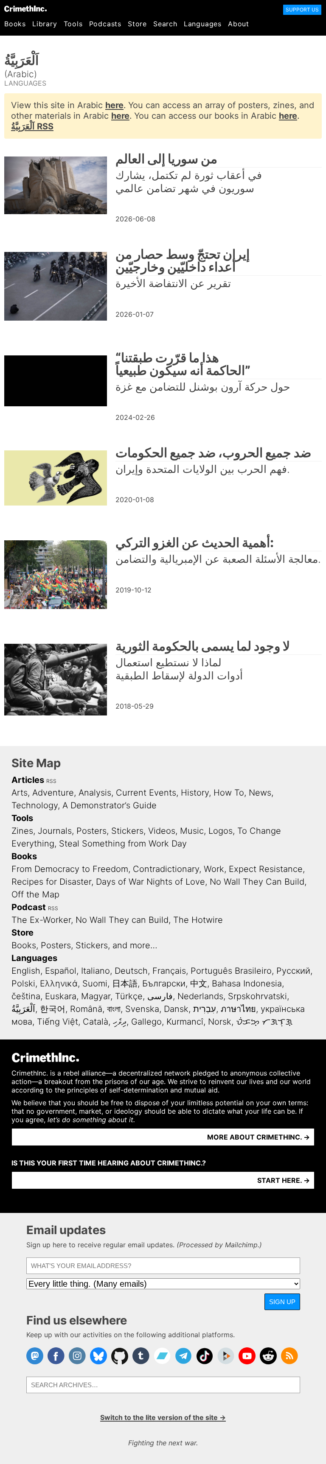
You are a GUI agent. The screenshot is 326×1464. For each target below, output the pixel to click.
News (260, 793)
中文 (198, 983)
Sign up (282, 1301)
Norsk (219, 1022)
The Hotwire (198, 920)
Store (137, 24)
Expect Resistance (266, 869)
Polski (23, 983)
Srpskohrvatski (257, 996)
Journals (55, 831)
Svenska (142, 1009)
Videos (161, 831)
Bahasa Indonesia (247, 983)
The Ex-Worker (41, 920)
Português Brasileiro (231, 971)
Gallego (146, 1022)
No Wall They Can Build (257, 882)
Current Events (146, 793)
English (25, 971)
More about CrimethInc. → (258, 1137)
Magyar (95, 996)
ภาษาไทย (238, 1009)
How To (229, 793)
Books (15, 24)
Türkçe (129, 996)
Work (214, 869)
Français (169, 971)
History (195, 793)
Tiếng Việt (57, 1022)
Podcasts (105, 24)
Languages (203, 24)
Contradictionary (166, 869)
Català (95, 1022)
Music (192, 831)
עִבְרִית (204, 1009)
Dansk (176, 1009)
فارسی (160, 996)
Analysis (95, 793)
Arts (19, 793)
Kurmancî (184, 1022)
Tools (73, 24)
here (114, 105)
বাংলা (114, 1009)
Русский (293, 971)
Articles (27, 780)
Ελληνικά (59, 983)
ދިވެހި (119, 1022)
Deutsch (131, 971)
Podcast (28, 907)
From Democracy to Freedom (69, 869)
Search (165, 24)
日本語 (125, 983)
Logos (220, 831)
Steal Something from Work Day (123, 843)
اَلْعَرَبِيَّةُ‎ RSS (32, 126)
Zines (22, 831)
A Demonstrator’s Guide (109, 805)
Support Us (302, 9)
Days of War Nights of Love (150, 882)
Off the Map (35, 894)
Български (163, 983)
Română (86, 1009)
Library (44, 24)
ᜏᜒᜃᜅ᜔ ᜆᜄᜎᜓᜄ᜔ (264, 1022)
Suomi (94, 983)
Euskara (60, 996)
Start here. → (283, 1180)
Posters (91, 831)
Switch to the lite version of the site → (163, 1417)
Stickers (127, 831)
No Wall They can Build (122, 920)
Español (60, 971)
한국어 (52, 1009)
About (238, 24)
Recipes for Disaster (51, 882)
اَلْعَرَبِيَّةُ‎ (23, 1009)
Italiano (95, 971)
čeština (25, 996)
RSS (51, 781)
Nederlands (200, 996)
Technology (34, 805)
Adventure (53, 793)
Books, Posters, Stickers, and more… (84, 945)
